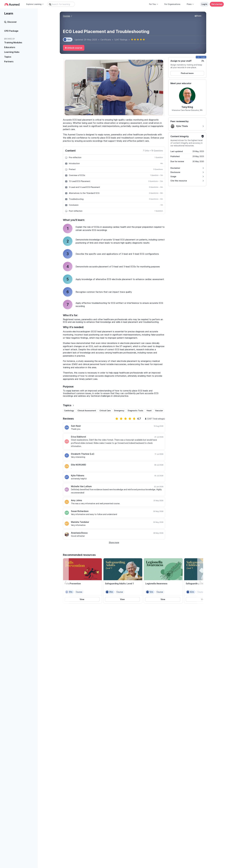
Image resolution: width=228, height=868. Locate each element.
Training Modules (13, 42)
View (82, 599)
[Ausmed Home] (12, 4)
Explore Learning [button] (33, 4)
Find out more (187, 73)
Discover (12, 22)
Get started (216, 4)
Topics (7, 56)
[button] (198, 16)
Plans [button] (189, 4)
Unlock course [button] (74, 47)
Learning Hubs (11, 52)
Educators (9, 47)
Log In (204, 4)
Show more (114, 542)
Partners (8, 61)
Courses (66, 16)
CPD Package (11, 31)
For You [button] (152, 4)
